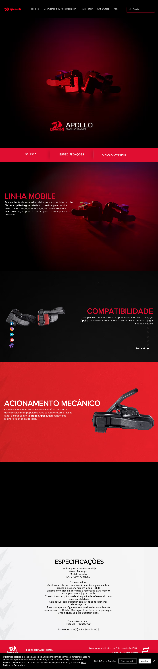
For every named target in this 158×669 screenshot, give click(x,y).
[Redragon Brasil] (11, 323)
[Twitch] (11, 345)
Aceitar (144, 661)
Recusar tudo (127, 661)
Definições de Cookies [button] (105, 661)
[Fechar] (154, 661)
